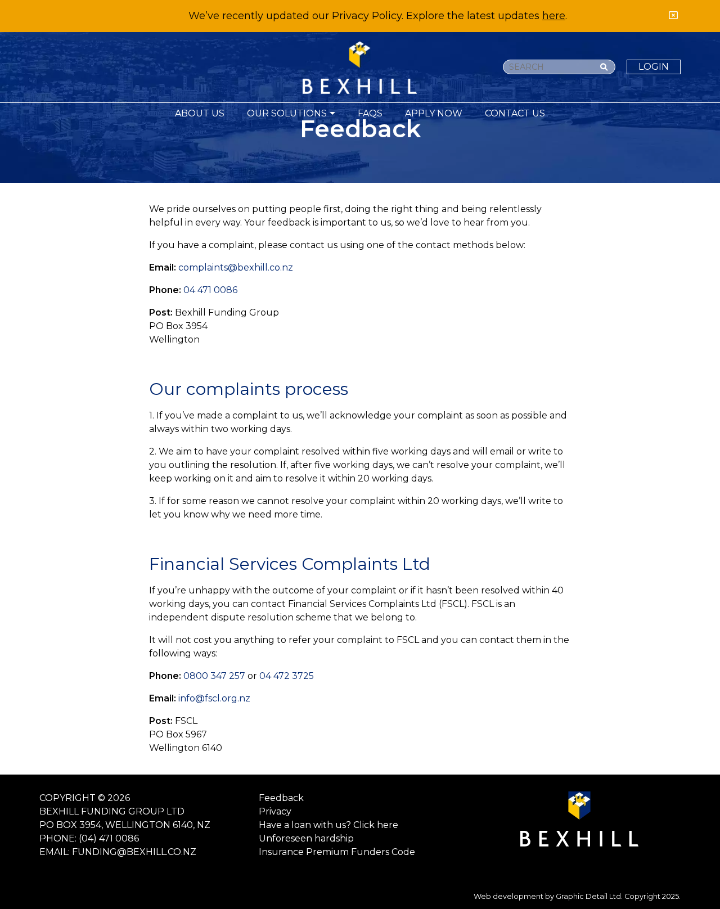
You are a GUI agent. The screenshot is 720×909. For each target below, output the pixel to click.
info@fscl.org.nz (214, 698)
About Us (199, 113)
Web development (508, 896)
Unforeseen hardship (306, 838)
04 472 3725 (286, 675)
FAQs (370, 113)
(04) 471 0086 (109, 838)
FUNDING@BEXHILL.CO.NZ (134, 852)
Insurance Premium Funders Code (337, 852)
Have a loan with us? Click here (328, 825)
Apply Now (433, 113)
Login (653, 66)
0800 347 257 (214, 675)
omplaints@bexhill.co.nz (238, 267)
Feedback (281, 798)
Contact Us (515, 113)
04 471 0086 (210, 290)
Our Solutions (287, 113)
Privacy (275, 811)
